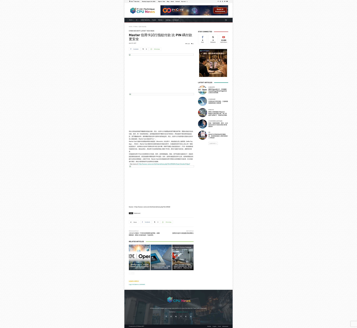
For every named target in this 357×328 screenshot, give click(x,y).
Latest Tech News (147, 31)
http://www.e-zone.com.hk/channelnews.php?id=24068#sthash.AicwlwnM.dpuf (164, 164)
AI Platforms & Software (215, 121)
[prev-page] (130, 273)
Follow (213, 36)
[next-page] (133, 273)
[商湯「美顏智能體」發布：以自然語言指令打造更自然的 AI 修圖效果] (202, 123)
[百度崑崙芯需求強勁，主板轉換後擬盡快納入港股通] (161, 257)
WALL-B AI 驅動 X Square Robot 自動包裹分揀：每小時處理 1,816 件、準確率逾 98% (183, 266)
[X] (222, 1)
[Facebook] (218, 1)
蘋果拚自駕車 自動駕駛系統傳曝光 (183, 233)
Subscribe (224, 36)
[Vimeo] (225, 1)
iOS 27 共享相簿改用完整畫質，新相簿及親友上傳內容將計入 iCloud (218, 136)
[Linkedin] (176, 316)
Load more (212, 143)
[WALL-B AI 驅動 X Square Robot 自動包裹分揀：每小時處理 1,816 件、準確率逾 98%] (183, 257)
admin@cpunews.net (182, 312)
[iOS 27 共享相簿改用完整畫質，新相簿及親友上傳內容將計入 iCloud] (202, 135)
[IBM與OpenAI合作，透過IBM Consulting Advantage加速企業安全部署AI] (139, 257)
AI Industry (139, 262)
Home (130, 26)
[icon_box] (184, 2)
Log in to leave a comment (137, 284)
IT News (135, 26)
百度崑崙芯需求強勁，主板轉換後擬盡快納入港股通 (161, 267)
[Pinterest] (181, 316)
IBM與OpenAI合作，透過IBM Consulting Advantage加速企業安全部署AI (139, 266)
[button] (226, 20)
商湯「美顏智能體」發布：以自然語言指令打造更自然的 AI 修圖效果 (218, 124)
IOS (209, 132)
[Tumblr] (186, 316)
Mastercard (137, 213)
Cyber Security (142, 26)
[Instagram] (220, 1)
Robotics (182, 262)
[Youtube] (227, 1)
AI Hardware (160, 263)
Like (203, 36)
